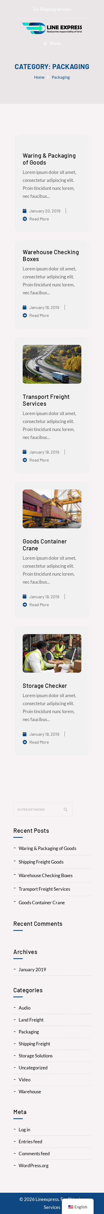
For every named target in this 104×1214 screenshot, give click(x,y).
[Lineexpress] (52, 28)
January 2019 (32, 969)
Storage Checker (45, 685)
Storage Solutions (36, 1055)
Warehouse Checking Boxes (46, 875)
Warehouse (30, 1091)
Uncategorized (33, 1067)
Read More (39, 218)
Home (39, 77)
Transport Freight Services (44, 889)
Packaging (61, 77)
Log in (24, 1129)
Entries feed (30, 1141)
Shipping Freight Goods (41, 862)
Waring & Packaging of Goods (47, 848)
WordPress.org (34, 1165)
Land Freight (31, 1020)
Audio (24, 1008)
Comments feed (34, 1153)
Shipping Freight (34, 1043)
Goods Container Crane (42, 902)
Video (24, 1079)
